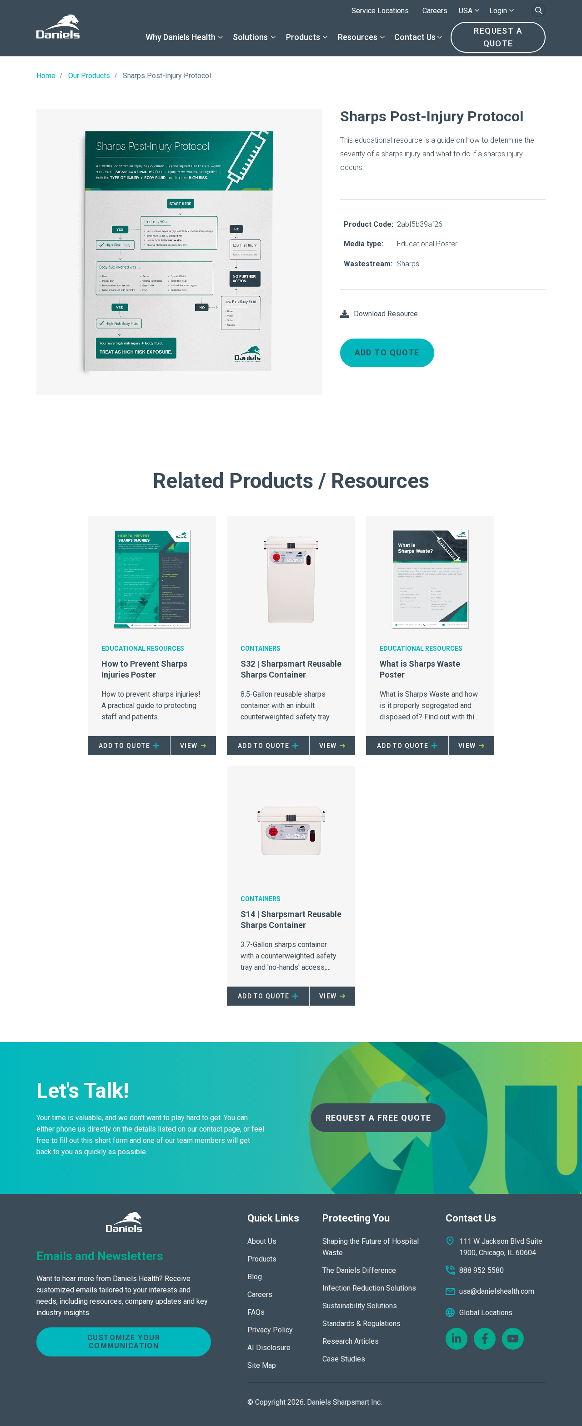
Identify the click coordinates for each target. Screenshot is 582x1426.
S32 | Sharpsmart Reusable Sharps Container (291, 669)
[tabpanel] (179, 252)
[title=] (58, 28)
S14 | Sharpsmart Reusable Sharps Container (291, 919)
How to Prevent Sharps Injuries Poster (144, 669)
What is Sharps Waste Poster (420, 669)
